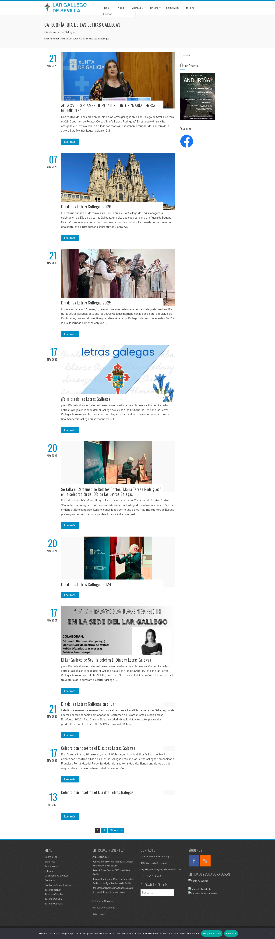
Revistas (154, 7)
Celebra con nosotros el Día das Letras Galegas (97, 792)
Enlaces (49, 871)
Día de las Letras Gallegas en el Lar (88, 704)
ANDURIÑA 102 (100, 857)
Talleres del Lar (53, 889)
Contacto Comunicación (58, 885)
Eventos (120, 7)
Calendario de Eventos (56, 875)
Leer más (69, 141)
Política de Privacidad (103, 907)
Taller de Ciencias (54, 894)
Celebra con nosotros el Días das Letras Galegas (98, 748)
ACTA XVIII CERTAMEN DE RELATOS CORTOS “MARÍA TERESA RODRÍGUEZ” (108, 107)
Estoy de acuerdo (212, 933)
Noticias (190, 7)
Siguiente (116, 830)
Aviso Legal (98, 914)
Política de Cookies (102, 901)
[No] (271, 933)
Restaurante (51, 866)
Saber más (231, 933)
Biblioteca (50, 861)
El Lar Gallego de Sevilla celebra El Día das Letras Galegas (106, 660)
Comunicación (172, 7)
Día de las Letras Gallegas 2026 (86, 206)
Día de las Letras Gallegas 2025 (86, 303)
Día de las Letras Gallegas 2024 (86, 584)
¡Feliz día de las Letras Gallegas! (86, 399)
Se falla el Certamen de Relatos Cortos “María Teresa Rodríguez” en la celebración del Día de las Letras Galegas (111, 491)
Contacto (50, 880)
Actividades (137, 7)
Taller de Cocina (53, 899)
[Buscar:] (119, 13)
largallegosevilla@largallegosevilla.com (161, 869)
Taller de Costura (54, 903)
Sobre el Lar (51, 857)
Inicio (106, 7)
